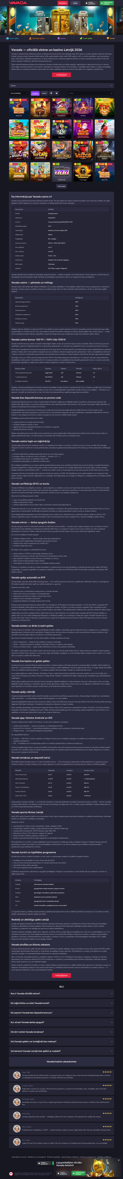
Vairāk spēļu (61, 186)
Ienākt (75, 3)
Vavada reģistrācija (61, 975)
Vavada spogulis (61, 75)
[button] (2, 20)
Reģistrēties (63, 3)
